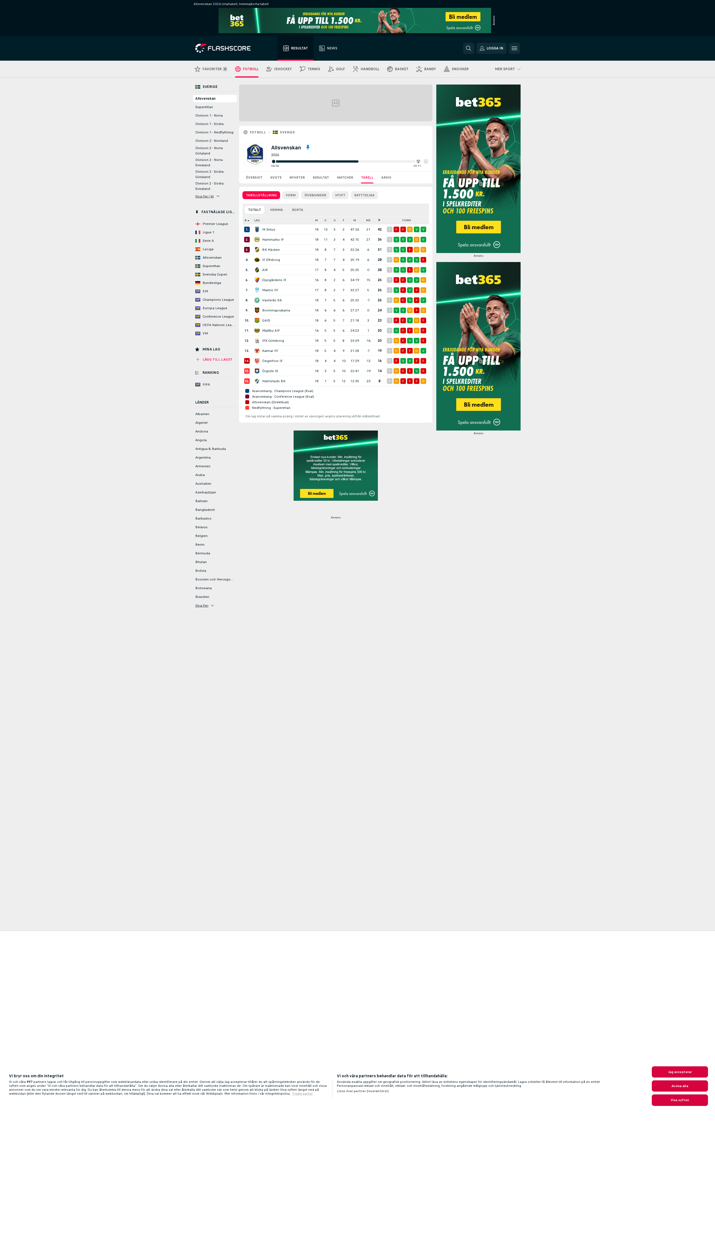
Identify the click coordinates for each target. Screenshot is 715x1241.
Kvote (276, 177)
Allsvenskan (205, 98)
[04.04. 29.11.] (349, 161)
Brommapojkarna (276, 310)
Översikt (254, 177)
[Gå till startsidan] (226, 48)
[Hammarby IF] (257, 239)
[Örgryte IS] (257, 371)
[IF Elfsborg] (257, 260)
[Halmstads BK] (257, 381)
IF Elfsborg (271, 260)
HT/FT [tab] (340, 195)
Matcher (345, 177)
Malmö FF (270, 290)
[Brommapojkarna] (257, 310)
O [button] (334, 220)
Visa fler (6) (204, 196)
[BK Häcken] (257, 249)
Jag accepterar (680, 1072)
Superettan (204, 107)
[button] (426, 161)
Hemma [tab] (276, 210)
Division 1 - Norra (209, 115)
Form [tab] (291, 195)
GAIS (266, 320)
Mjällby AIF (271, 330)
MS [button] (368, 220)
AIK (265, 270)
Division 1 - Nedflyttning (214, 132)
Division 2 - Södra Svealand (209, 186)
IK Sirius (268, 229)
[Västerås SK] (257, 300)
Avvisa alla (679, 1086)
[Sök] (468, 48)
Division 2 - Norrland (211, 140)
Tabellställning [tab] (261, 195)
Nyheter (297, 177)
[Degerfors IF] (257, 361)
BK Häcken (271, 249)
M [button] (316, 220)
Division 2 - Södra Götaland (209, 174)
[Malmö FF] (257, 290)
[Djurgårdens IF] (257, 280)
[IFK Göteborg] (257, 340)
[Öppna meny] (514, 48)
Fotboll (258, 132)
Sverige (287, 132)
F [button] (343, 220)
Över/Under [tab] (315, 195)
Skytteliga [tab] (364, 195)
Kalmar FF (270, 351)
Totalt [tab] (254, 210)
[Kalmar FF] (257, 351)
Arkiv (386, 177)
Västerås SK (272, 300)
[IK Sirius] (257, 229)
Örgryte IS (270, 371)
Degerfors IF (272, 361)
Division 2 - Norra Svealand (209, 162)
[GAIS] (257, 320)
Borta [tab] (297, 210)
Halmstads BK (273, 381)
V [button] (325, 220)
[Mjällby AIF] (257, 330)
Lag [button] (257, 220)
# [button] (245, 220)
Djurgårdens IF (274, 280)
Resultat (321, 177)
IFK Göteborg (273, 340)
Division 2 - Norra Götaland (209, 151)
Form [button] (406, 220)
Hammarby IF (273, 239)
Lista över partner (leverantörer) (363, 1091)
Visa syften (680, 1100)
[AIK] (257, 270)
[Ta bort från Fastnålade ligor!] (307, 147)
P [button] (379, 220)
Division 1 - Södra (209, 124)
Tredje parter (302, 1094)
